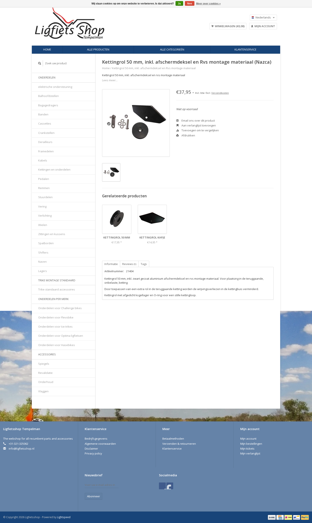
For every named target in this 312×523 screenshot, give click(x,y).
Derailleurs (45, 142)
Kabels (42, 160)
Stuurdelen (45, 197)
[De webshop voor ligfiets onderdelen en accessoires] (96, 23)
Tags (144, 264)
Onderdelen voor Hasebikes (56, 345)
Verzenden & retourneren (179, 444)
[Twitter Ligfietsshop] (169, 485)
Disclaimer (91, 448)
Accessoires (47, 354)
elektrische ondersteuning (55, 87)
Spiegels (43, 364)
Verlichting (45, 215)
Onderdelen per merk (53, 299)
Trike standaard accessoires (56, 289)
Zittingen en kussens (51, 234)
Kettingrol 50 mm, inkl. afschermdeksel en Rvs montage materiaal (154, 68)
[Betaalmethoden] (272, 517)
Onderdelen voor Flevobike (55, 317)
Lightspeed (63, 517)
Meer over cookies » (208, 3)
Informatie (111, 264)
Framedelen (46, 151)
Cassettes (44, 123)
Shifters (43, 252)
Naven (42, 262)
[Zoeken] (40, 63)
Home (47, 49)
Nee (189, 3)
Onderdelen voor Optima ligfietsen (60, 336)
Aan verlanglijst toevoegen (198, 125)
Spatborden (46, 243)
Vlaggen (43, 391)
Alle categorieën (172, 49)
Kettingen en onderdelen (54, 169)
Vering (42, 206)
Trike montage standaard (56, 280)
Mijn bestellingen (251, 444)
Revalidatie (45, 373)
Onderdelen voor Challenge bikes (60, 308)
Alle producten (98, 49)
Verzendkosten (220, 92)
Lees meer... (110, 80)
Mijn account (264, 26)
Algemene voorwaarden (100, 444)
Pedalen (43, 179)
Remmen (44, 188)
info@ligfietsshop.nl (21, 448)
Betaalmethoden (173, 438)
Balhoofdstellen (48, 96)
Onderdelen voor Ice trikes (55, 326)
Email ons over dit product (198, 120)
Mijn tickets (247, 448)
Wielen (42, 225)
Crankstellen (46, 133)
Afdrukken (188, 135)
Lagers (42, 271)
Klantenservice (245, 49)
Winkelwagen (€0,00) (229, 26)
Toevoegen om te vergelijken (200, 130)
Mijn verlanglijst (250, 453)
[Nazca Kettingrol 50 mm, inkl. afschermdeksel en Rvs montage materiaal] (136, 123)
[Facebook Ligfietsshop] (162, 485)
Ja (179, 3)
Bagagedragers (48, 105)
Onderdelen (46, 77)
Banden (43, 114)
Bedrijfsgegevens (96, 438)
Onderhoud (45, 382)
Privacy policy (93, 453)
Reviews (129, 264)
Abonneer (93, 496)
